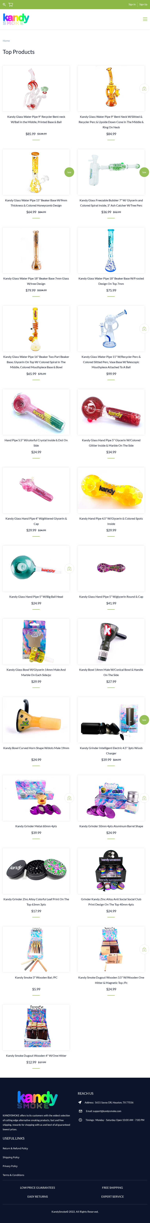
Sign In (132, 4)
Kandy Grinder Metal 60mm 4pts (36, 826)
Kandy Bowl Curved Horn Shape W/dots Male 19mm (36, 748)
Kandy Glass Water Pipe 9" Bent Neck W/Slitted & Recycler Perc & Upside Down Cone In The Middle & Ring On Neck (111, 122)
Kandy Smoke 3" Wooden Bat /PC (36, 977)
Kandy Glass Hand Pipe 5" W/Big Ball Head (36, 596)
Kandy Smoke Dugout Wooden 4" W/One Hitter (36, 1055)
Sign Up (143, 4)
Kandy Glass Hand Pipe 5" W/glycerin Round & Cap (111, 596)
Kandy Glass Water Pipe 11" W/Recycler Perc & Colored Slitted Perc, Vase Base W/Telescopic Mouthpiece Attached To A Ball (111, 362)
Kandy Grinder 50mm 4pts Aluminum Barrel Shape (111, 826)
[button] (15, 1148)
